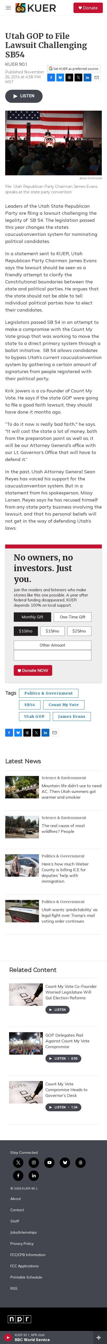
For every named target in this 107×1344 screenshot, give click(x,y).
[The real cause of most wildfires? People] (22, 827)
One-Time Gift (72, 616)
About (15, 1199)
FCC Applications (24, 1266)
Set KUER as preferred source (75, 69)
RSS (13, 1289)
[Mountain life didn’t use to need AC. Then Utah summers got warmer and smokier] (22, 787)
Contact (17, 1210)
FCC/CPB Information (27, 1255)
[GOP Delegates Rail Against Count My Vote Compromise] (26, 1043)
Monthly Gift (32, 616)
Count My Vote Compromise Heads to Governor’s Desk (66, 1089)
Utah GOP (34, 716)
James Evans (71, 716)
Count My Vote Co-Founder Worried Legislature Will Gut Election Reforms (71, 992)
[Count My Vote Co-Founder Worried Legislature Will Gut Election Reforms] (26, 994)
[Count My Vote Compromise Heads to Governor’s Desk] (26, 1092)
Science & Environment (64, 777)
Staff (14, 1221)
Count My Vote (64, 704)
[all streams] (100, 1337)
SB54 (29, 704)
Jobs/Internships (23, 1232)
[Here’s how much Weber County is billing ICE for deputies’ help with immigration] (22, 865)
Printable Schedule (26, 1277)
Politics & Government (48, 693)
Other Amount (52, 645)
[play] (8, 1337)
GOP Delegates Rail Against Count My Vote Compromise (67, 1040)
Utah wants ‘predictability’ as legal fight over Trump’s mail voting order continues (70, 915)
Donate (90, 7)
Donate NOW (34, 670)
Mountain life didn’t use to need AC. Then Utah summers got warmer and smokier (72, 791)
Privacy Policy (22, 1244)
